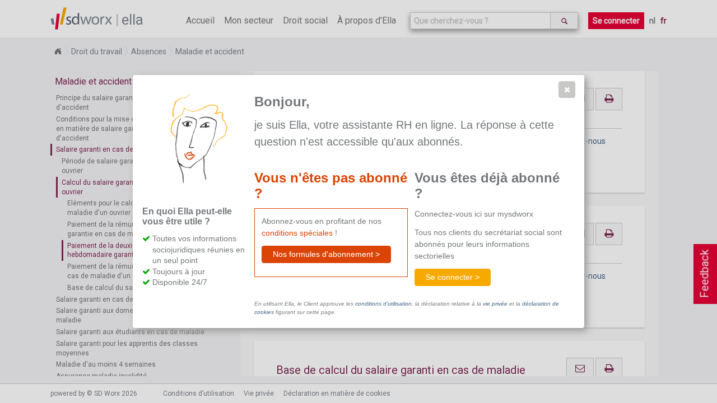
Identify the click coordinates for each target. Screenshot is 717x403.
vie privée (495, 304)
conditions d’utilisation (383, 304)
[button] (566, 89)
